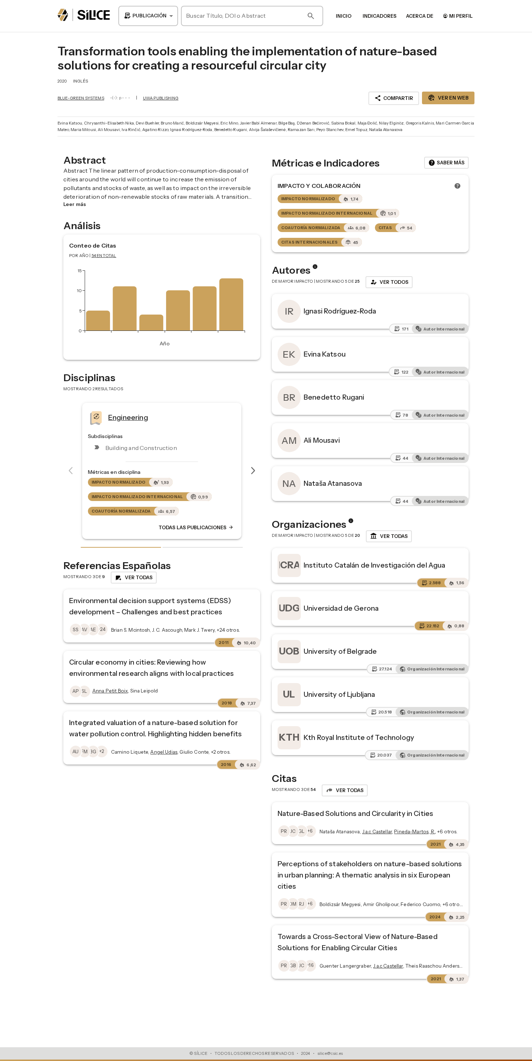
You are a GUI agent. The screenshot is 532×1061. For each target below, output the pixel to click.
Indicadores (380, 16)
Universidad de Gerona (341, 608)
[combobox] (148, 16)
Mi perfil (458, 16)
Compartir (394, 98)
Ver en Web (448, 97)
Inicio (343, 16)
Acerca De (419, 16)
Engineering (69, 417)
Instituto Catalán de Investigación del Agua (374, 565)
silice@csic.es (330, 1053)
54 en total (104, 255)
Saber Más (446, 163)
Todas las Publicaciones (136, 527)
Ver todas (389, 536)
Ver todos (389, 282)
